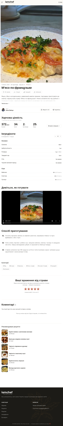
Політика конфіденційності (41, 408)
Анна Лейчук (9, 110)
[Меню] (2, 2)
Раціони (4, 411)
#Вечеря (11, 266)
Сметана (4, 176)
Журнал (4, 405)
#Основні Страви (42, 266)
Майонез (4, 172)
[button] (3, 236)
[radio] (25, 289)
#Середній (53, 266)
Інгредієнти (5, 414)
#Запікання (6, 269)
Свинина (4, 144)
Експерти (4, 417)
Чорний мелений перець (9, 162)
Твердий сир (5, 155)
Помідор (4, 152)
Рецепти (4, 408)
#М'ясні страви (30, 266)
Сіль (3, 159)
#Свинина (20, 266)
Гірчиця (4, 179)
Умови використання (39, 405)
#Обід (4, 266)
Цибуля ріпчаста (7, 148)
